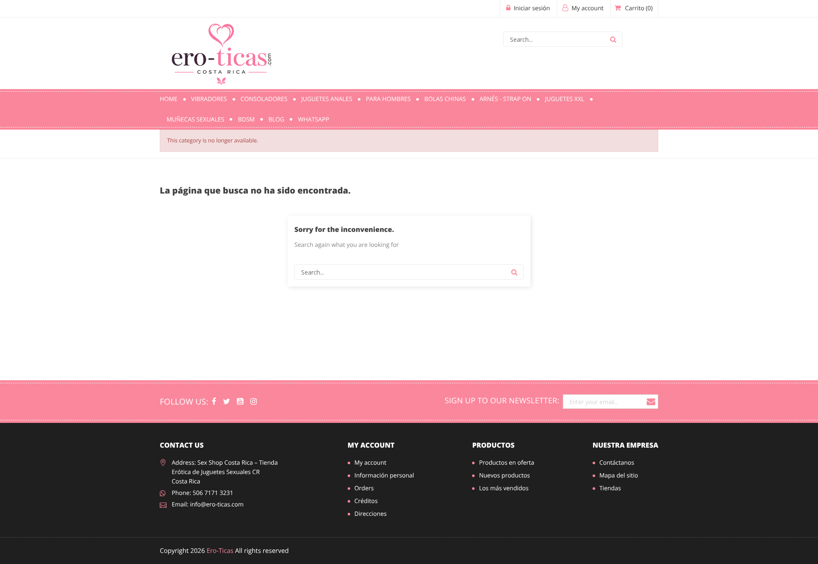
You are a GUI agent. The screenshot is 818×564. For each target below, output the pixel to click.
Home (169, 99)
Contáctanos (616, 463)
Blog (276, 120)
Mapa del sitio (618, 475)
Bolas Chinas (445, 99)
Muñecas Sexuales (195, 120)
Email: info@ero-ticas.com (208, 504)
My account (371, 445)
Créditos (366, 501)
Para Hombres (388, 99)
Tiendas (610, 488)
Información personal (384, 475)
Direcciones (370, 514)
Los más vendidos (503, 488)
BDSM (246, 120)
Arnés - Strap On (506, 99)
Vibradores (209, 99)
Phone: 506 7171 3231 (202, 493)
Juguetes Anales (326, 99)
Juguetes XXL (564, 99)
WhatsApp (313, 120)
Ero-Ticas (220, 551)
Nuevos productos (504, 475)
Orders (364, 488)
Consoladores (264, 99)
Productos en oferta (506, 463)
